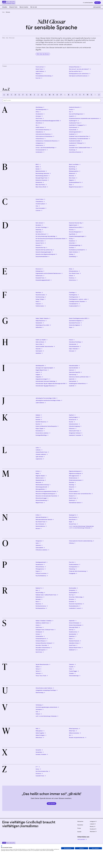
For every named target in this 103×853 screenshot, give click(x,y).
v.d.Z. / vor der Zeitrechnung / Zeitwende (46, 716)
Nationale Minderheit (41, 517)
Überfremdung (40, 692)
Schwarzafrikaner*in (41, 638)
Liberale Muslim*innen (42, 452)
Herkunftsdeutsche (74, 346)
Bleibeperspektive (74, 171)
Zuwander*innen (40, 775)
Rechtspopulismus (41, 608)
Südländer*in (72, 650)
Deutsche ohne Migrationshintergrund (46, 254)
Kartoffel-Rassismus (41, 422)
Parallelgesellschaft (41, 562)
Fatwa (37, 301)
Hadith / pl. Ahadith (41, 339)
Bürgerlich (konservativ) (75, 187)
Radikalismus (39, 597)
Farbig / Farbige (40, 299)
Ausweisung (72, 150)
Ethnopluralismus (73, 271)
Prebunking (72, 569)
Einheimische (39, 275)
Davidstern (39, 225)
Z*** (37, 767)
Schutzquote (39, 632)
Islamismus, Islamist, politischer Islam (79, 377)
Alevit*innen (39, 118)
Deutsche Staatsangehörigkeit (44, 252)
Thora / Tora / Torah (41, 675)
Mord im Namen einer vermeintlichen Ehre (80, 493)
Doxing (71, 238)
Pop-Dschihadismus (41, 575)
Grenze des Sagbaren (74, 325)
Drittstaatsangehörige (75, 245)
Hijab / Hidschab (73, 348)
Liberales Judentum (41, 454)
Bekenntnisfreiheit (40, 171)
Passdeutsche (39, 564)
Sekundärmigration (41, 650)
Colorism (38, 210)
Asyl (70, 111)
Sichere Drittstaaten (74, 623)
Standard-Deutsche (74, 641)
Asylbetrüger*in (73, 120)
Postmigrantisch (73, 566)
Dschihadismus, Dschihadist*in (77, 250)
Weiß (37, 728)
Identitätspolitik (40, 365)
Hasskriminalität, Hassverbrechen (44, 346)
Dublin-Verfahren (73, 252)
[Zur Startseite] (8, 2)
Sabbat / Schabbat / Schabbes (44, 620)
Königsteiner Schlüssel (75, 433)
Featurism (38, 303)
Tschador (71, 673)
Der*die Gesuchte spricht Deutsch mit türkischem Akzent (51, 238)
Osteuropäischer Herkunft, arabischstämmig (81, 541)
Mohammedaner (73, 491)
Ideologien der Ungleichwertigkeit (44, 368)
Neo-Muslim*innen (41, 521)
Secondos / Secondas (41, 645)
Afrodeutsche (39, 114)
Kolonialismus (39, 430)
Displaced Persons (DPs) (75, 227)
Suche (96, 2)
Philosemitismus (40, 566)
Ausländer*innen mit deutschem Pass (79, 136)
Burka (70, 184)
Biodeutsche (39, 182)
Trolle (70, 669)
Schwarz (38, 634)
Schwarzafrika (39, 636)
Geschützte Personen (74, 323)
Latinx (37, 447)
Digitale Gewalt (73, 225)
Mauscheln (39, 482)
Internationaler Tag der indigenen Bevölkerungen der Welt (51, 383)
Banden (38, 169)
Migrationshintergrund (75, 471)
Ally (37, 125)
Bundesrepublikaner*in (75, 182)
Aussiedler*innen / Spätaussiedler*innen (79, 147)
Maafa (37, 473)
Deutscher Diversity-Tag (75, 223)
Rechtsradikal (72, 588)
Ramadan (38, 599)
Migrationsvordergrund (75, 473)
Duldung (71, 254)
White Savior (39, 737)
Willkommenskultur (74, 733)
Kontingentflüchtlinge (41, 435)
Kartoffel (38, 419)
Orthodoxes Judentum (42, 550)
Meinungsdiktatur (40, 489)
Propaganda (72, 573)
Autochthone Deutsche (75, 152)
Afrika (37, 111)
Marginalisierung (40, 480)
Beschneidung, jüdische (42, 175)
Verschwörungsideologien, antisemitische (47, 707)
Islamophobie (72, 381)
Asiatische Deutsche (74, 107)
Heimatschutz (72, 344)
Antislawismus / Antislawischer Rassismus (47, 141)
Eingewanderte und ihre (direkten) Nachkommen (48, 273)
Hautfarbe (38, 353)
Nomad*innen (73, 524)
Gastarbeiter (39, 323)
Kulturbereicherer (73, 424)
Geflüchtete (39, 327)
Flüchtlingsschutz (73, 297)
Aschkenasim (39, 152)
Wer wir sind (33, 7)
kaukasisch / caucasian (75, 435)
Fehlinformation (40, 306)
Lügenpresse (39, 459)
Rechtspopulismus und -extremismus (79, 73)
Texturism (38, 673)
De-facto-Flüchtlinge (41, 227)
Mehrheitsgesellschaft (41, 487)
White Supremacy (74, 728)
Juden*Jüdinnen (40, 71)
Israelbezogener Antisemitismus (77, 383)
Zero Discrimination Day (42, 771)
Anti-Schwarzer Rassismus (43, 129)
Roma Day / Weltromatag (76, 597)
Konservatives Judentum (42, 433)
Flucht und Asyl (40, 67)
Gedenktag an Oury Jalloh (42, 325)
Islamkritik (72, 379)
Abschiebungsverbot (41, 109)
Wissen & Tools (13, 7)
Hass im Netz (39, 344)
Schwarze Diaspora (41, 641)
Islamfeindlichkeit (73, 368)
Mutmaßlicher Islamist (75, 502)
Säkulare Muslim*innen (75, 647)
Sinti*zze (71, 629)
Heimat (71, 339)
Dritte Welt (72, 243)
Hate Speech (39, 351)
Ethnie (71, 269)
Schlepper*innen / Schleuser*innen (45, 629)
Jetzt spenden (51, 803)
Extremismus (72, 280)
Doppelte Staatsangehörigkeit (77, 236)
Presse (79, 828)
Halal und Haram (40, 342)
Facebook (92, 829)
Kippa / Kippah (40, 428)
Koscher (71, 422)
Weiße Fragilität (40, 733)
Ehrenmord (39, 269)
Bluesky (92, 826)
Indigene (38, 374)
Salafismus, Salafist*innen (42, 623)
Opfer (37, 543)
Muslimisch (72, 500)
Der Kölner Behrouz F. (41, 234)
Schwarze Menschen (74, 67)
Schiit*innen (39, 627)
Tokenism (71, 664)
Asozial (71, 109)
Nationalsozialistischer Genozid (44, 519)
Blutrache (71, 175)
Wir (70, 735)
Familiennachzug (40, 297)
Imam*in (38, 372)
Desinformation (40, 241)
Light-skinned (39, 456)
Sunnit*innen (72, 645)
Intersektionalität (73, 365)
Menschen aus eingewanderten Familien (46, 491)
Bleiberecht (72, 173)
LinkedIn (92, 824)
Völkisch (38, 714)
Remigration (72, 590)
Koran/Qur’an (72, 419)
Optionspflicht (39, 547)
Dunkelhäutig (72, 256)
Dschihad (71, 247)
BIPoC (37, 164)
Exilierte (71, 275)
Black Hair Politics (40, 184)
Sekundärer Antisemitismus (43, 647)
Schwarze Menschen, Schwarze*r (44, 643)
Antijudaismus (39, 132)
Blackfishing (72, 169)
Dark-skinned (39, 223)
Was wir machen (24, 7)
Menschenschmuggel (41, 498)
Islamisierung (72, 374)
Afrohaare (38, 116)
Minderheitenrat (73, 478)
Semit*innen (39, 652)
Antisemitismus (40, 138)
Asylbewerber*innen (74, 123)
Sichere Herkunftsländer (75, 625)
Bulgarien (71, 180)
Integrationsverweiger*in (42, 379)
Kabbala (38, 415)
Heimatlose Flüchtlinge (75, 342)
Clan (37, 206)
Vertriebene (39, 709)
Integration (39, 377)
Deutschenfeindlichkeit (42, 256)
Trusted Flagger (73, 671)
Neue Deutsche (73, 517)
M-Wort (38, 471)
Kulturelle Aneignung (74, 426)
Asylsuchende (73, 129)
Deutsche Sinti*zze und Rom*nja (44, 250)
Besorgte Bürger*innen (42, 178)
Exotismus (72, 278)
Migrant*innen (39, 502)
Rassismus (38, 604)
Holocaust (72, 351)
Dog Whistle (72, 234)
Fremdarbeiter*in (73, 303)
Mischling (71, 484)
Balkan (37, 166)
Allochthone (39, 123)
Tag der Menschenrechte (42, 664)
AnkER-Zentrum (40, 127)
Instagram (92, 821)
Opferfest (38, 545)
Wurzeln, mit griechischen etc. (77, 737)
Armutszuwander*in (41, 150)
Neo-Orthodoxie (40, 524)
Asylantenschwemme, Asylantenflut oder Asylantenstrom (84, 118)
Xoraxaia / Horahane (41, 754)
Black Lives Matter (74, 164)
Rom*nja (71, 595)
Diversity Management (75, 232)
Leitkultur (38, 450)
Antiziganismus (40, 143)
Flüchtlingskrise (73, 294)
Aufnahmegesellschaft (75, 132)
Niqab (70, 521)
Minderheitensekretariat (75, 480)
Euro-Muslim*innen (74, 273)
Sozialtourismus (73, 632)
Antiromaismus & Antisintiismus (44, 136)
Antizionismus (39, 145)
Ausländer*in (72, 134)
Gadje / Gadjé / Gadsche (42, 318)
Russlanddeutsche (74, 606)
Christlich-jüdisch (40, 203)
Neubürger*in (72, 515)
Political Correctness (41, 573)
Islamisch (71, 370)
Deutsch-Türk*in (40, 243)
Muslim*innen (39, 69)
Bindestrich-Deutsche (41, 180)
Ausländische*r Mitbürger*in (76, 143)
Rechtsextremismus (41, 606)
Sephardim (72, 620)
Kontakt (79, 831)
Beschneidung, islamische (42, 173)
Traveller (71, 666)
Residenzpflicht (73, 592)
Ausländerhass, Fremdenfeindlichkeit (78, 138)
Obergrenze (39, 541)
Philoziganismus (40, 569)
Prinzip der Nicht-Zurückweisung (77, 571)
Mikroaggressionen (74, 475)
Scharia (38, 625)
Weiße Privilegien (40, 735)
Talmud (38, 669)
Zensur (37, 769)
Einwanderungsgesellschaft (43, 280)
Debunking (38, 229)
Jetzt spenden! (97, 7)
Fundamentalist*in (74, 306)
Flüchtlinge (72, 292)
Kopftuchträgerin (73, 417)
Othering (71, 543)
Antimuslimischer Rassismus (43, 134)
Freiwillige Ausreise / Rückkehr (77, 301)
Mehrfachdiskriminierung (42, 484)
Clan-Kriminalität (40, 208)
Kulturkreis (72, 428)
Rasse (37, 601)
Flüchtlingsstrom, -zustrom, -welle (78, 299)
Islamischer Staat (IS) (74, 372)
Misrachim (72, 487)
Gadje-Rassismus (40, 320)
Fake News (38, 292)
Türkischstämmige (74, 675)
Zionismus (38, 773)
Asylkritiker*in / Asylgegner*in (77, 125)
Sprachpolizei (72, 634)
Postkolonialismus (74, 564)
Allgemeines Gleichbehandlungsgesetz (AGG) (47, 120)
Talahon (38, 666)
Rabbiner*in (39, 588)
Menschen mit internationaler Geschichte (46, 496)
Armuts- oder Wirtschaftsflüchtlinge (45, 147)
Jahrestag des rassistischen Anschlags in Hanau (48, 400)
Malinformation (40, 478)
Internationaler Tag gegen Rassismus (45, 385)
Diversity (71, 229)
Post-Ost (38, 78)
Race (37, 590)
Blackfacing (72, 166)
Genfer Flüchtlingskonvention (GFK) (78, 318)
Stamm (71, 638)
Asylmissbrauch (73, 127)
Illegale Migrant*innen (41, 370)
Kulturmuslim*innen (74, 430)
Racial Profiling (40, 592)
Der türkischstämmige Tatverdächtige (46, 236)
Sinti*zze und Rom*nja (75, 71)
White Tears (72, 731)
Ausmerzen (72, 145)
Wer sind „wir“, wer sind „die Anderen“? (79, 69)
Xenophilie (38, 750)
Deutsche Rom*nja (41, 247)
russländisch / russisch (75, 608)
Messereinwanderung (41, 500)
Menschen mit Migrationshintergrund (45, 493)
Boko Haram (72, 178)
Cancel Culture (40, 199)
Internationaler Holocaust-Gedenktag (45, 381)
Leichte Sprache (88, 2)
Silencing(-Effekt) (73, 627)
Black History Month (41, 187)
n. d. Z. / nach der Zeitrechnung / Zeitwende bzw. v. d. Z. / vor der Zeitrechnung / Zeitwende (81, 527)
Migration (38, 73)
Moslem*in (72, 496)
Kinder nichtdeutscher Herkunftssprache (46, 426)
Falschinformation (40, 294)
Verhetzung (39, 705)
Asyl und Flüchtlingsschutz (76, 114)
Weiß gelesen (39, 731)
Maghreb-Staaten (40, 475)
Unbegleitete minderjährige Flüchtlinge (46, 690)
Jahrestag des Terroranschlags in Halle (46, 398)
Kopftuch (71, 415)
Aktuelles (4, 7)
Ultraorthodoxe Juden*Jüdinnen (44, 688)
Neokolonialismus (40, 526)
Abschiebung (39, 107)
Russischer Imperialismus (76, 604)
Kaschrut (38, 424)
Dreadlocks (72, 241)
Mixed (70, 489)
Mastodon (92, 831)
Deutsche (38, 245)
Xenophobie (39, 752)
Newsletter (80, 825)
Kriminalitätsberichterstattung (44, 76)
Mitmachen (80, 821)
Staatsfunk (72, 636)
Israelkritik (72, 385)
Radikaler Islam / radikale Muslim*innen (46, 595)
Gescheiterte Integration (75, 320)
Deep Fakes (39, 232)
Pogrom (38, 571)
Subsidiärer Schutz (74, 643)
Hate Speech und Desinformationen (78, 76)
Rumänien (71, 601)
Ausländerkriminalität (75, 141)
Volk (37, 711)
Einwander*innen (40, 278)
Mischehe (71, 482)
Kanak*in (38, 417)
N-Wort (38, 515)
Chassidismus (39, 201)
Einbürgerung (39, 271)
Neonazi (38, 528)
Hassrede (38, 348)
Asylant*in (72, 116)
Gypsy (71, 327)
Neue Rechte (72, 519)
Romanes (71, 599)
